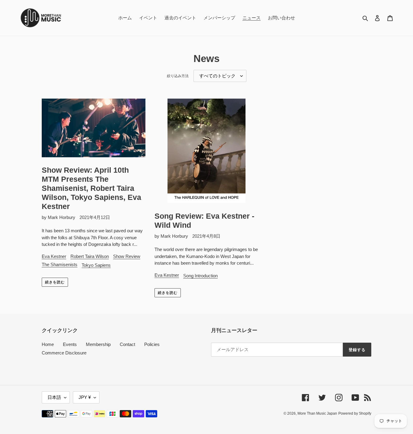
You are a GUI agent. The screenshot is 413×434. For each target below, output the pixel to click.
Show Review (126, 256)
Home (48, 344)
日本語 (54, 397)
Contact (127, 344)
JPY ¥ (85, 397)
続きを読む (55, 282)
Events (70, 344)
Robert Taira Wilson (89, 256)
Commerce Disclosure (64, 352)
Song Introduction (200, 275)
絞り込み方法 (178, 76)
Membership (98, 344)
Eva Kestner (54, 256)
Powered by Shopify (354, 413)
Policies (152, 344)
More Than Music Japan (317, 413)
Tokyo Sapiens (96, 265)
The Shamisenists (59, 264)
